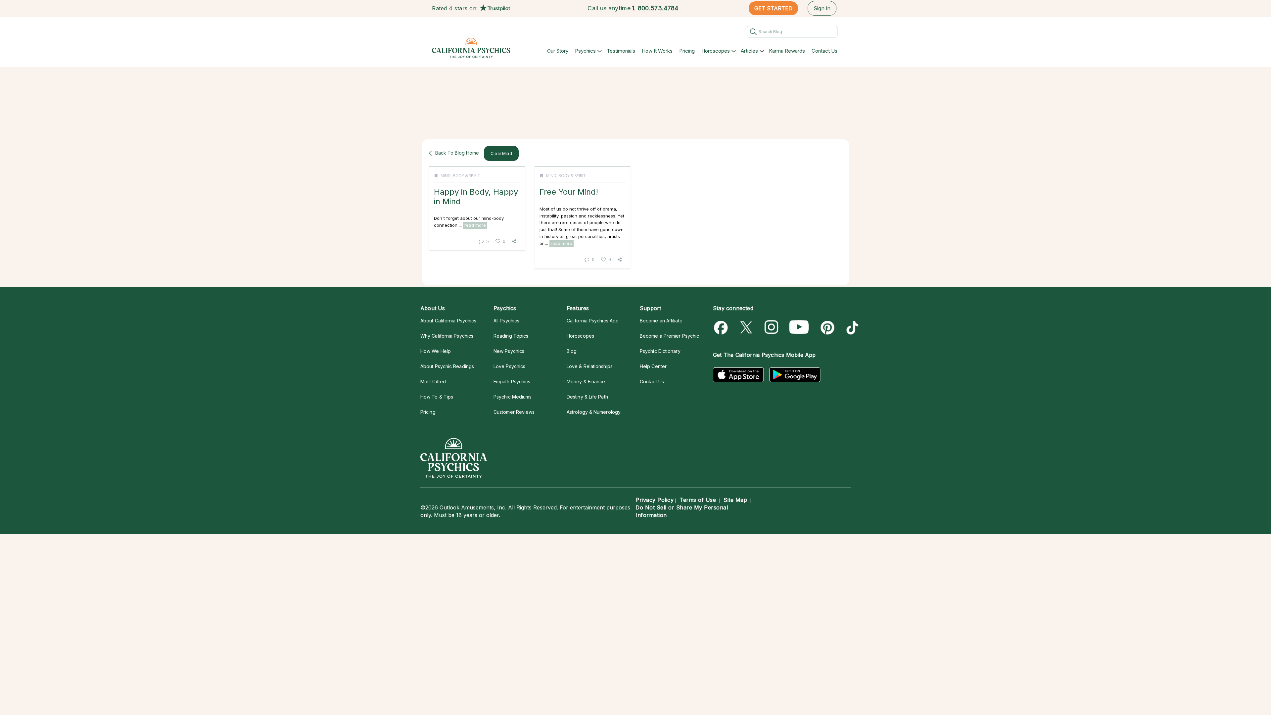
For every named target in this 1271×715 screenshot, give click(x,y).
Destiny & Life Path (587, 397)
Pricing (687, 51)
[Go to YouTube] (799, 327)
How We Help (435, 351)
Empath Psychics (512, 381)
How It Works (657, 51)
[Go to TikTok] (851, 327)
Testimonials (621, 51)
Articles (749, 51)
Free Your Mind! (569, 192)
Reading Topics (511, 336)
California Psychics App (593, 320)
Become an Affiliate (661, 320)
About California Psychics (448, 320)
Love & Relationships (590, 366)
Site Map (735, 500)
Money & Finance (586, 381)
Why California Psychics (446, 336)
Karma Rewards (787, 51)
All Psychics (506, 320)
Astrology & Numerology (594, 412)
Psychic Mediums (513, 397)
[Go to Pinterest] (826, 327)
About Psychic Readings (447, 366)
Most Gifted (433, 381)
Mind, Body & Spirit (460, 175)
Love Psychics (509, 366)
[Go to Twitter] (747, 327)
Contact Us (824, 51)
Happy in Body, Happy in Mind (476, 196)
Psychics (585, 51)
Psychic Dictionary (660, 351)
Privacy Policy (655, 500)
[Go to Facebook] (722, 327)
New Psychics (509, 351)
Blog (572, 351)
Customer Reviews (514, 412)
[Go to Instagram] (772, 327)
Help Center (653, 366)
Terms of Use (698, 500)
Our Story (557, 51)
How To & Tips (436, 397)
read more (475, 225)
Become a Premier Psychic (669, 336)
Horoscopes (715, 51)
